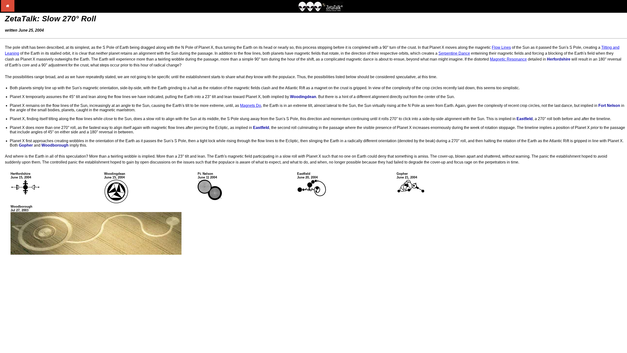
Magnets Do (250, 105)
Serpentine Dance (454, 53)
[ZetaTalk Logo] (320, 10)
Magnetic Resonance (508, 59)
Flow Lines (501, 47)
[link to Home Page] (7, 10)
